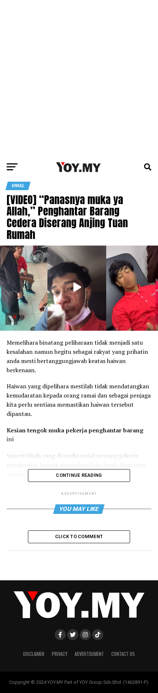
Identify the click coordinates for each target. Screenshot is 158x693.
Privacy (59, 653)
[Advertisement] (79, 79)
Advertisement (89, 653)
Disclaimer (33, 653)
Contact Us (123, 653)
